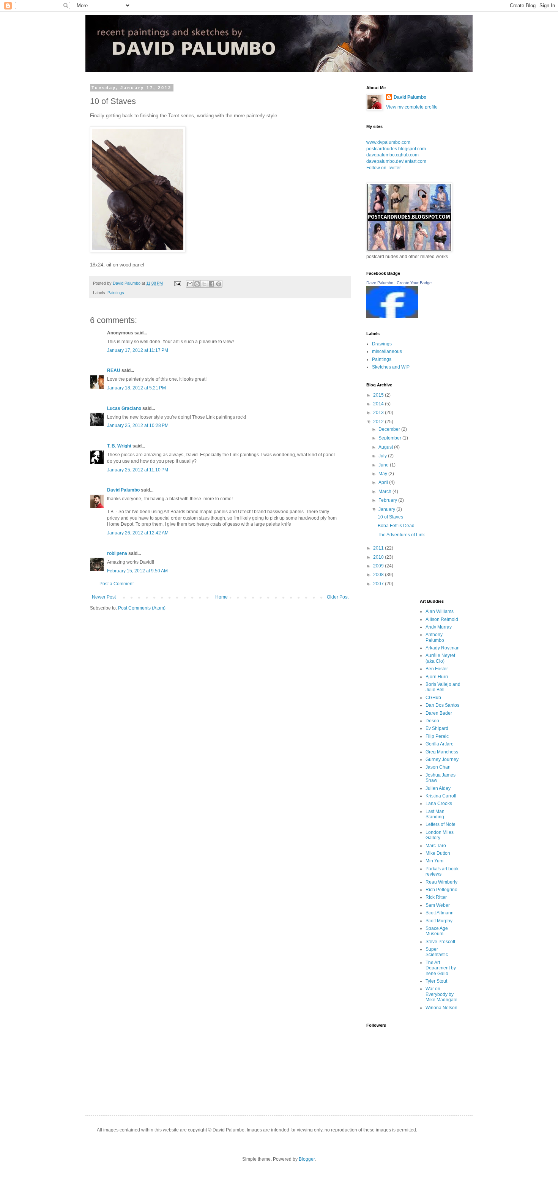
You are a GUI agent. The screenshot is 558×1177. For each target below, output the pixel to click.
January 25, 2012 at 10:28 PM (138, 425)
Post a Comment (116, 583)
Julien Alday (438, 788)
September (390, 438)
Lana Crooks (439, 803)
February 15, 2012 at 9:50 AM (137, 571)
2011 (379, 548)
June (384, 465)
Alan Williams (440, 611)
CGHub (433, 697)
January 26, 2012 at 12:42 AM (138, 533)
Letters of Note (441, 824)
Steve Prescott (440, 941)
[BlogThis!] (197, 284)
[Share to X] (204, 284)
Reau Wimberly (441, 882)
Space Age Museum (437, 931)
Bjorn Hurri (437, 676)
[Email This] (190, 284)
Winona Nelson (441, 1007)
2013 (379, 412)
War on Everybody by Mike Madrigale (441, 994)
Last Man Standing (435, 814)
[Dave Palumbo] (392, 316)
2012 (379, 421)
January (387, 509)
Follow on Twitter (383, 167)
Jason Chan (438, 767)
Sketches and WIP (391, 367)
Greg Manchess (442, 752)
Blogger (307, 1159)
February (388, 500)
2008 (379, 574)
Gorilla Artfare (440, 744)
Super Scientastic (437, 952)
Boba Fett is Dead (396, 525)
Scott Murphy (439, 920)
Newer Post (104, 597)
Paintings (115, 292)
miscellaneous (387, 351)
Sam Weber (438, 905)
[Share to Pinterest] (218, 284)
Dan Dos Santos (442, 705)
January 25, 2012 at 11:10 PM (137, 470)
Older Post (337, 597)
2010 (379, 557)
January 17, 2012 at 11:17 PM (137, 350)
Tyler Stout (436, 981)
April (383, 482)
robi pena (117, 553)
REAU (113, 370)
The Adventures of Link (401, 534)
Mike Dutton (438, 853)
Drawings (382, 344)
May (383, 473)
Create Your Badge (414, 282)
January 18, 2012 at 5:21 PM (136, 388)
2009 (379, 566)
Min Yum (434, 860)
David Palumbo (123, 490)
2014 (379, 404)
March (385, 491)
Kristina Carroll (441, 796)
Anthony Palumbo (435, 637)
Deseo (432, 720)
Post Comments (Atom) (142, 608)
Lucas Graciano (124, 408)
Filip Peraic (437, 736)
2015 (379, 395)
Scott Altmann (440, 912)
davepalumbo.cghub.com (392, 155)
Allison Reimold (442, 619)
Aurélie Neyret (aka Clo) (440, 658)
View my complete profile (412, 107)
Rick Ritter (436, 897)
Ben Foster (437, 668)
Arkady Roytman (443, 648)
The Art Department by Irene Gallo (441, 968)
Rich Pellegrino (441, 889)
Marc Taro (436, 845)
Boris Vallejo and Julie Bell (443, 687)
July (383, 456)
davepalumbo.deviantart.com (396, 161)
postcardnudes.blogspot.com (396, 148)
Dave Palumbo (379, 282)
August (386, 447)
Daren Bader (439, 713)
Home (221, 597)
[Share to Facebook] (211, 284)
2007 (379, 583)
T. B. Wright (119, 446)
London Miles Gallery (440, 835)
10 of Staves (390, 517)
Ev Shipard (437, 728)
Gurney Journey (442, 759)
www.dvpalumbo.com (388, 142)
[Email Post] (177, 283)
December (389, 429)
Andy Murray (439, 627)
